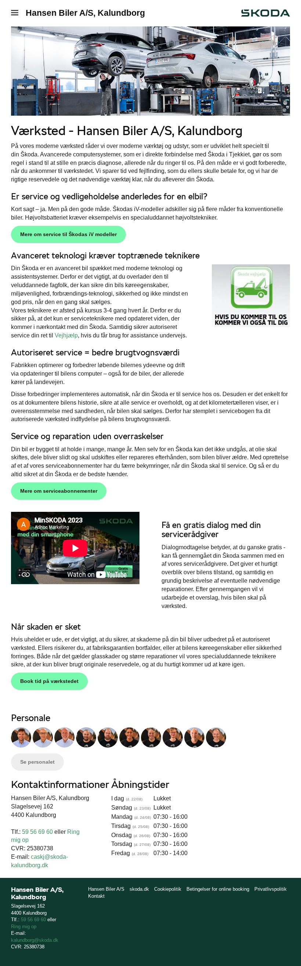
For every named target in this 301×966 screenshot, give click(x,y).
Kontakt (96, 896)
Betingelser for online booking (217, 889)
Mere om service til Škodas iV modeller (68, 234)
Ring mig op (23, 926)
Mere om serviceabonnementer (58, 491)
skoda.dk (139, 889)
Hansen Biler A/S (106, 889)
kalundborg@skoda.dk (34, 940)
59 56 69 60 (37, 832)
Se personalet (37, 762)
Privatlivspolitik (270, 889)
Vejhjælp (66, 335)
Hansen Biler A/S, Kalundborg (85, 13)
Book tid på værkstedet (49, 681)
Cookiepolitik (167, 889)
